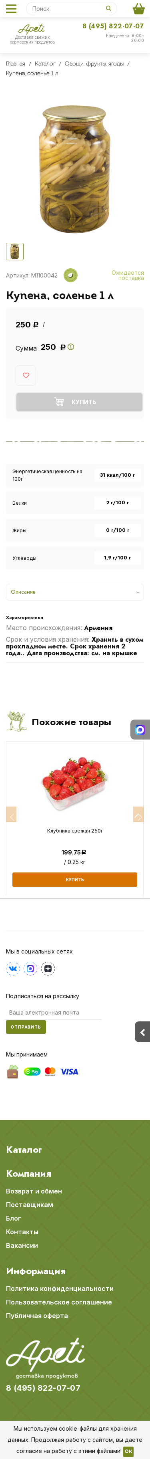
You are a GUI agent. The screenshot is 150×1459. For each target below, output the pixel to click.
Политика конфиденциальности (60, 1288)
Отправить (26, 1027)
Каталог (24, 1150)
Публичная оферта (37, 1316)
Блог (13, 1218)
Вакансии (22, 1245)
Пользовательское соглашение (59, 1302)
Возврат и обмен (34, 1191)
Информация (36, 1271)
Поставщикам (29, 1205)
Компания (28, 1174)
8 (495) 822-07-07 (113, 26)
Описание (23, 592)
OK (128, 1451)
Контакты (22, 1232)
